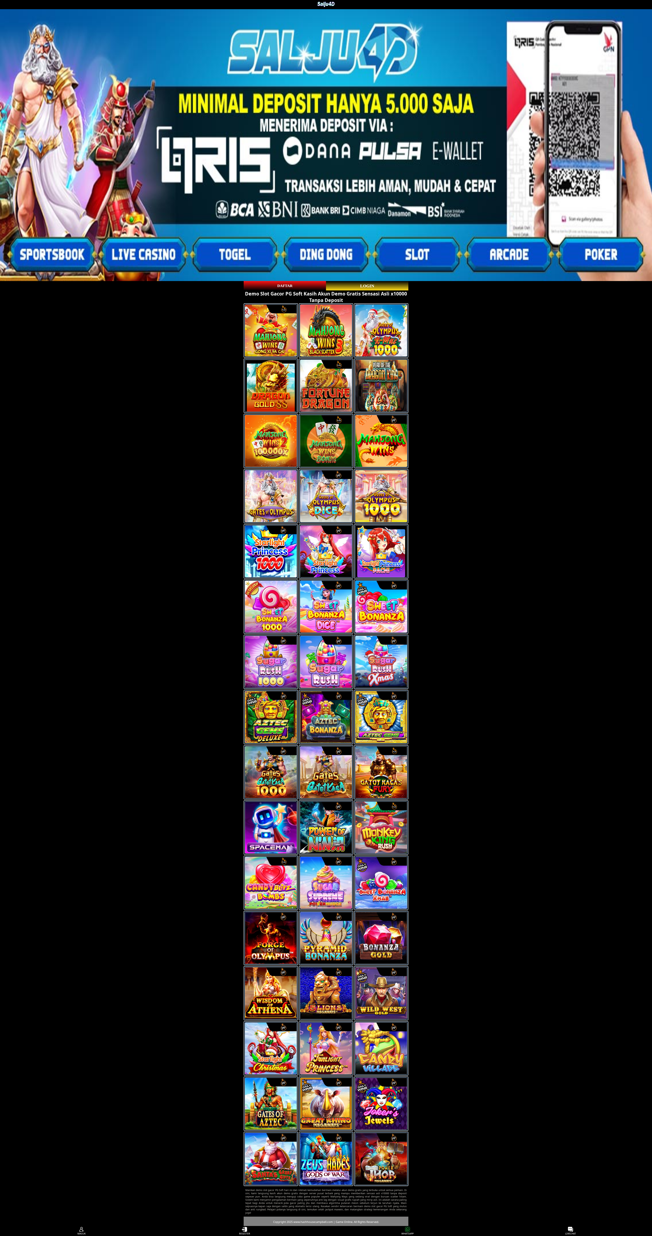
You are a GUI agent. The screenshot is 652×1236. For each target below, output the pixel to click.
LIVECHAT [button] (570, 1233)
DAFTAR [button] (285, 286)
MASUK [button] (81, 1233)
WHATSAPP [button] (407, 1233)
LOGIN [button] (367, 286)
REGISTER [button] (244, 1233)
